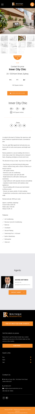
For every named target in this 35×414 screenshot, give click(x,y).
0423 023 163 (18, 282)
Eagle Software (23, 412)
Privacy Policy (11, 412)
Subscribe (16, 345)
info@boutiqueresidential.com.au (13, 388)
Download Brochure (18, 93)
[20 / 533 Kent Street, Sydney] (17, 21)
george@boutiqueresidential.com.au (22, 284)
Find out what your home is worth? (17, 323)
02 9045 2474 (7, 386)
